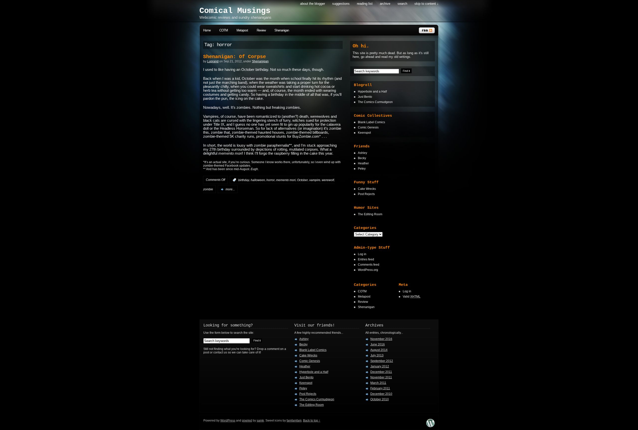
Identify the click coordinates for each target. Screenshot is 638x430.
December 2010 (381, 394)
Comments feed (368, 264)
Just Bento (365, 97)
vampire (314, 180)
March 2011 (378, 383)
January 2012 (379, 366)
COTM (223, 30)
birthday (243, 180)
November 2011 (381, 377)
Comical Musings (234, 10)
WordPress (227, 420)
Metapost (242, 30)
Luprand (213, 61)
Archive (385, 3)
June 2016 (377, 344)
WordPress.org (368, 270)
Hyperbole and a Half (372, 91)
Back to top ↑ (311, 420)
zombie (208, 189)
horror (270, 180)
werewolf (328, 180)
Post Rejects (366, 194)
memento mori (286, 180)
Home (207, 30)
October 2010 (379, 399)
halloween (258, 180)
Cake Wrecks (367, 189)
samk (260, 420)
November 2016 (381, 339)
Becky (362, 158)
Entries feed (366, 259)
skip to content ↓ (426, 3)
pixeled (247, 420)
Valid (411, 296)
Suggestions (341, 3)
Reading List (365, 3)
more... (230, 189)
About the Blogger (312, 3)
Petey (362, 168)
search (402, 3)
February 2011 (380, 388)
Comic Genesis (368, 127)
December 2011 (381, 372)
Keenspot (364, 132)
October (302, 180)
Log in (362, 254)
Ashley (362, 153)
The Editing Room (370, 214)
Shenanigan (281, 30)
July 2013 (377, 355)
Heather (363, 163)
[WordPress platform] (430, 426)
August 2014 (379, 350)
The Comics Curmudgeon (375, 102)
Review (261, 30)
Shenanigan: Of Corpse (234, 57)
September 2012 (381, 361)
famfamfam (294, 420)
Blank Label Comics (371, 122)
